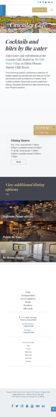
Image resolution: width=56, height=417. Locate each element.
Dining (28, 349)
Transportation (28, 295)
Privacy (43, 392)
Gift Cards (28, 308)
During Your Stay (28, 342)
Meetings (28, 352)
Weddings (28, 355)
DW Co (42, 397)
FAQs (28, 292)
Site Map (41, 394)
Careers (28, 361)
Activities (28, 358)
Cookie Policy (31, 394)
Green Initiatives (28, 298)
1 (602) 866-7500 (28, 332)
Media (28, 302)
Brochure (28, 305)
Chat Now (44, 132)
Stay (28, 346)
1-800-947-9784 (28, 326)
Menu (18, 162)
